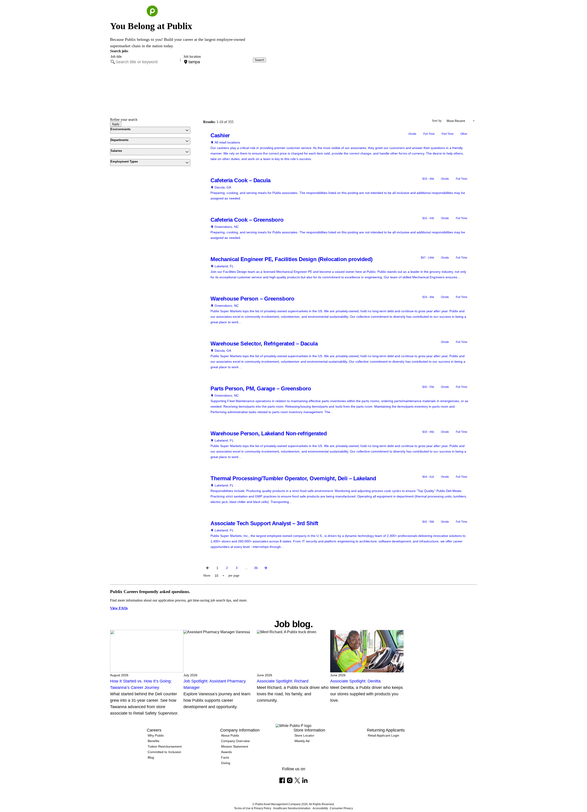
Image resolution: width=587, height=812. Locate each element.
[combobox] (147, 62)
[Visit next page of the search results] (265, 568)
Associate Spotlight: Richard (282, 681)
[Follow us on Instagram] (290, 780)
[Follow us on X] (297, 780)
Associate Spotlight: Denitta (355, 681)
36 (256, 568)
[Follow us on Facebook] (282, 780)
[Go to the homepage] (152, 11)
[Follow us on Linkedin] (305, 780)
